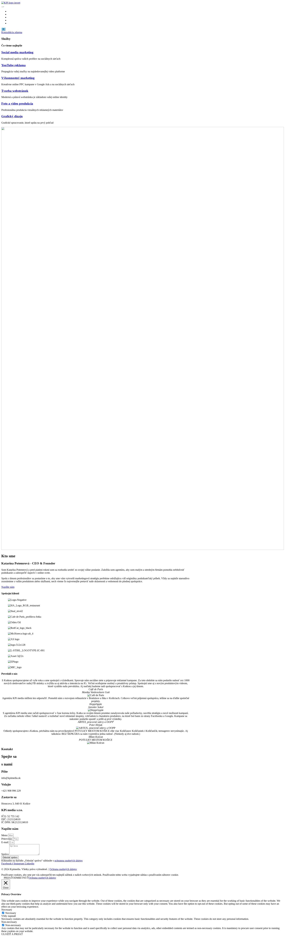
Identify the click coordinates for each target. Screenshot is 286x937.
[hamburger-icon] (2, 6)
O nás (11, 17)
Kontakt (12, 23)
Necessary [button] (6, 909)
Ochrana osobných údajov (63, 869)
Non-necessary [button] (9, 921)
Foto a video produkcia (17, 103)
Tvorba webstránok (14, 91)
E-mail (5, 842)
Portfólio (12, 20)
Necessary (10, 913)
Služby (11, 14)
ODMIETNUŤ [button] (21, 877)
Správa (5, 854)
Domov (12, 11)
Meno (4, 835)
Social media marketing (17, 52)
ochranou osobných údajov (68, 860)
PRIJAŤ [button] (8, 877)
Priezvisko (7, 838)
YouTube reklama (13, 65)
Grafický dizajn (12, 116)
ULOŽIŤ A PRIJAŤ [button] (12, 934)
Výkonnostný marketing (18, 78)
